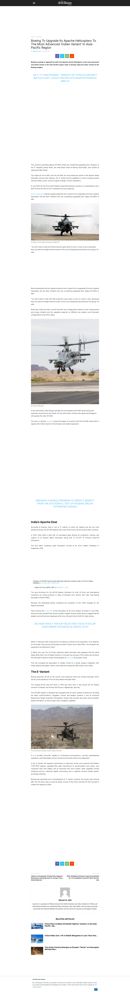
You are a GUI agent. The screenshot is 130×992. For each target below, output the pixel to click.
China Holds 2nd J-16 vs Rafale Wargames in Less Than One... (71, 936)
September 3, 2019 (62, 587)
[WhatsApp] (67, 56)
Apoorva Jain (37, 51)
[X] (62, 56)
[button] (34, 3)
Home (32, 36)
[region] (65, 22)
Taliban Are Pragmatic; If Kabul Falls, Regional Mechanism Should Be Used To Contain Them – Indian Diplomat (47, 878)
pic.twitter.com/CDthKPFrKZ (49, 583)
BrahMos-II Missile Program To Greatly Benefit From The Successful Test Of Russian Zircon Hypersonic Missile (65, 503)
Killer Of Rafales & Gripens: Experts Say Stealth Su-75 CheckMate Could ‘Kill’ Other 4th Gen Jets (83, 878)
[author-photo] (65, 897)
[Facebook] (57, 56)
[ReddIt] (72, 56)
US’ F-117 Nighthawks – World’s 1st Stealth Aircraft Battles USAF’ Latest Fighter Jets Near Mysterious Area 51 (65, 78)
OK (95, 989)
